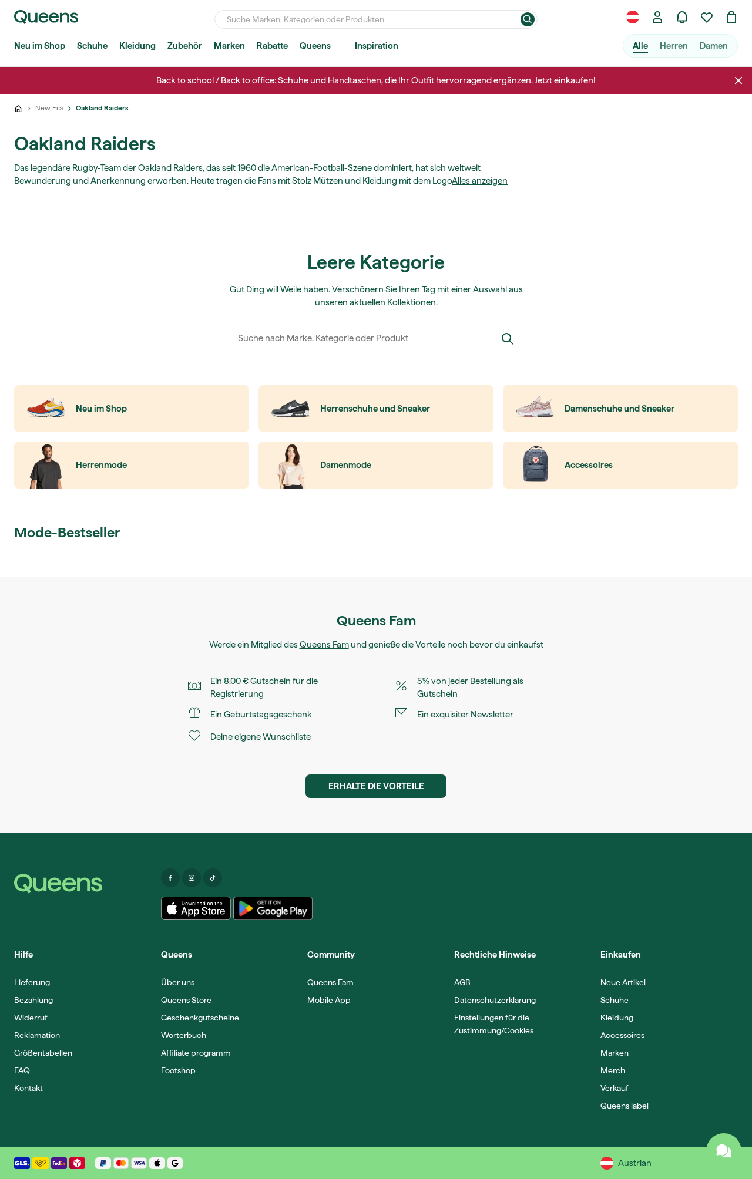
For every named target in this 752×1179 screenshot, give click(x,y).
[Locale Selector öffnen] (632, 17)
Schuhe (92, 46)
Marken (229, 46)
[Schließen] (738, 80)
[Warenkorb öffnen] (731, 17)
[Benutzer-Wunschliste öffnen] (706, 17)
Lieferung (32, 982)
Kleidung (137, 46)
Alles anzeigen (480, 181)
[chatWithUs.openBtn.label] (723, 1150)
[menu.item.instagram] (191, 877)
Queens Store (186, 1000)
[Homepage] (83, 883)
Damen (714, 46)
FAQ (22, 1070)
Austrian (635, 1163)
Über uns (177, 982)
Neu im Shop (39, 46)
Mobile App (329, 1000)
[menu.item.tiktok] (212, 877)
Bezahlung (33, 1000)
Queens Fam (324, 644)
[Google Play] (273, 908)
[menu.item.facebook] (170, 877)
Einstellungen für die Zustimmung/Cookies (493, 1024)
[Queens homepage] (46, 17)
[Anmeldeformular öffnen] (657, 17)
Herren (674, 46)
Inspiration (376, 46)
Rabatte (272, 46)
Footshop (178, 1070)
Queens (315, 46)
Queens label (624, 1105)
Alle (640, 46)
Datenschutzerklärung (495, 1000)
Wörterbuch (183, 1035)
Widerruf (31, 1017)
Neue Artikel (623, 982)
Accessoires (622, 1035)
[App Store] (196, 908)
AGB (462, 982)
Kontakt (28, 1088)
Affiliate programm (196, 1052)
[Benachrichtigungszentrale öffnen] (682, 17)
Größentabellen (43, 1052)
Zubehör (184, 46)
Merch (612, 1070)
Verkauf (614, 1088)
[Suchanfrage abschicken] (528, 19)
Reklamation (37, 1035)
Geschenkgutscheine (200, 1017)
